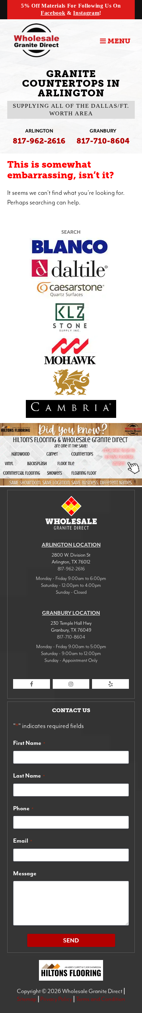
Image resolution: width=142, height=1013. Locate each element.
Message (25, 873)
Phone (23, 808)
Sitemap (27, 999)
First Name (29, 743)
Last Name (29, 775)
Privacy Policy (56, 999)
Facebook (53, 13)
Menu (118, 41)
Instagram (86, 13)
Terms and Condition (100, 999)
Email (22, 840)
